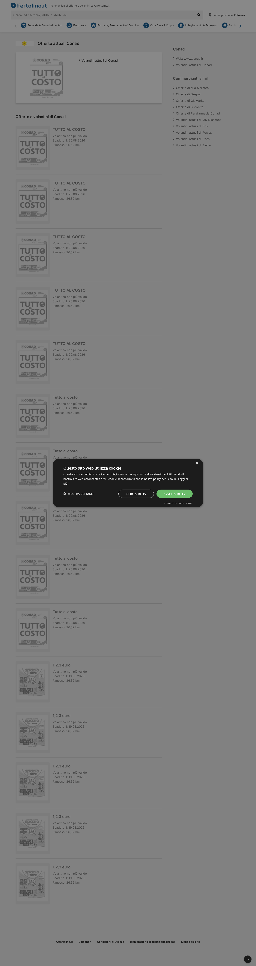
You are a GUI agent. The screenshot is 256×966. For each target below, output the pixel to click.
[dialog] (128, 483)
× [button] (196, 463)
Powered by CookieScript (178, 503)
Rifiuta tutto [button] (136, 493)
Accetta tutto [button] (175, 493)
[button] (78, 494)
